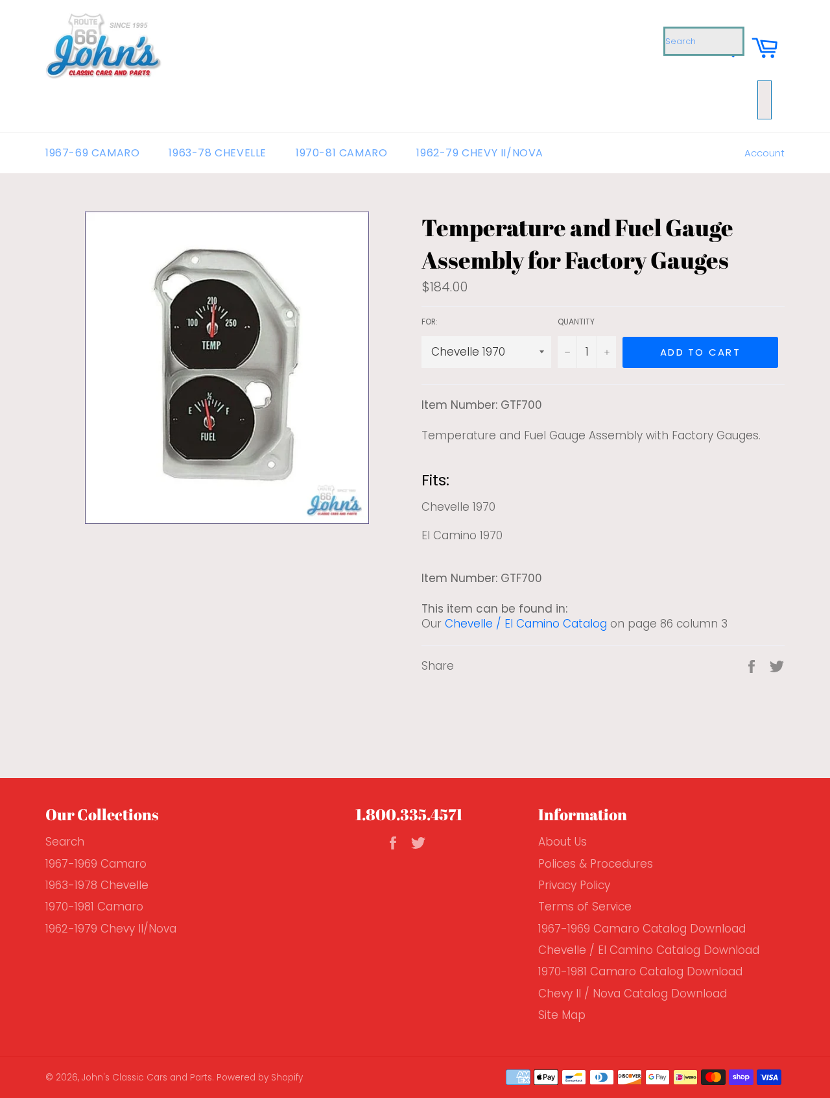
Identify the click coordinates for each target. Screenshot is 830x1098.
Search (64, 841)
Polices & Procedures (595, 864)
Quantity (576, 322)
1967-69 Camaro (92, 152)
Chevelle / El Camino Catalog (526, 623)
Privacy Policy (574, 885)
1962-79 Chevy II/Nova (479, 152)
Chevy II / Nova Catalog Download (632, 993)
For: (429, 322)
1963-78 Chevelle (218, 152)
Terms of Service (585, 906)
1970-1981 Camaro (94, 906)
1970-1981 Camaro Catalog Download (640, 971)
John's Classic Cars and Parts (147, 1077)
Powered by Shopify (260, 1077)
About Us (562, 841)
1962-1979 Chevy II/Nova (110, 928)
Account (764, 153)
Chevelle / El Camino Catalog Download (648, 950)
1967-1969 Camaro (96, 864)
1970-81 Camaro (341, 152)
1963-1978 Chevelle (96, 885)
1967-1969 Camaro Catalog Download (642, 928)
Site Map (562, 1015)
